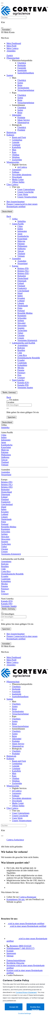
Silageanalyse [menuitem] (23, 122)
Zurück (10, 55)
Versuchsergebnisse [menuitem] (25, 90)
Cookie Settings (24, 1013)
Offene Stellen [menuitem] (18, 182)
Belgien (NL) (23, 271)
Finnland (21, 286)
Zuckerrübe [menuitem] (17, 160)
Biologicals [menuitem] (17, 125)
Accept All (13, 1007)
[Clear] (8, 408)
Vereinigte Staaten (25, 387)
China (20, 226)
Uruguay (21, 377)
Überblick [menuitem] (21, 63)
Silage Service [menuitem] (23, 120)
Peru (19, 375)
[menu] (2, 5)
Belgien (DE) (23, 273)
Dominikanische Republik (28, 358)
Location (10, 402)
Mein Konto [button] (8, 32)
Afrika (15, 219)
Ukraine (20, 335)
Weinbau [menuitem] (16, 157)
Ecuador (21, 360)
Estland (20, 283)
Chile (19, 353)
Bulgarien (21, 276)
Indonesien (22, 231)
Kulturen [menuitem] (10, 135)
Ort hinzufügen (7, 614)
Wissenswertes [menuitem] (13, 162)
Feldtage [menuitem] (15, 172)
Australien (16, 258)
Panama (20, 370)
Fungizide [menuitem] (21, 68)
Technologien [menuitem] (23, 88)
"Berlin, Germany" (9, 392)
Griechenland (23, 291)
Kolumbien (22, 365)
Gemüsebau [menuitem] (17, 140)
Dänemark (21, 281)
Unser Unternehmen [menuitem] (26, 189)
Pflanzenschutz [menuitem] (13, 58)
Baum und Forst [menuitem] (19, 137)
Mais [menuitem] (14, 78)
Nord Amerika (18, 380)
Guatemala (22, 363)
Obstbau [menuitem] (15, 155)
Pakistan (21, 243)
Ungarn (20, 338)
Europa (15, 266)
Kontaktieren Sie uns (15, 899)
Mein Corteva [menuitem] (12, 48)
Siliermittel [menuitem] (16, 115)
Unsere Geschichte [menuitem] (25, 192)
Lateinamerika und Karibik (23, 343)
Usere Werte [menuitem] (22, 194)
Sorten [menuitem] (20, 83)
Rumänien (21, 315)
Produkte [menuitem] (21, 117)
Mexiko (20, 367)
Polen (19, 308)
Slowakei (21, 323)
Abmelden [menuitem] (11, 51)
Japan (19, 234)
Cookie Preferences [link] (15, 975)
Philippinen (22, 246)
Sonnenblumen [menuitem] (18, 105)
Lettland (20, 301)
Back (9, 216)
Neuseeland (22, 263)
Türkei (20, 333)
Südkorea (21, 248)
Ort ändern (14, 400)
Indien (20, 229)
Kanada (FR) (23, 385)
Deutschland (7, 211)
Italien (20, 296)
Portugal (21, 310)
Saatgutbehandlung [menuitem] (25, 73)
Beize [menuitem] (19, 85)
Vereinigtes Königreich (27, 340)
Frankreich (22, 288)
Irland (19, 293)
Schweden (21, 318)
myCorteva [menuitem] (22, 167)
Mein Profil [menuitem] (11, 46)
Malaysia (21, 241)
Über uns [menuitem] (16, 187)
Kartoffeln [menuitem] (16, 147)
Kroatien (21, 298)
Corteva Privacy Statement (26, 992)
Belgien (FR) (23, 268)
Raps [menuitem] (14, 93)
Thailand (21, 253)
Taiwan (20, 251)
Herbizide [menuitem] (21, 65)
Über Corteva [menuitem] (12, 184)
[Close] (8, 400)
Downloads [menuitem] (17, 177)
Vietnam (21, 256)
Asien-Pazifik (18, 224)
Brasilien (21, 350)
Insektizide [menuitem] (22, 70)
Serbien (20, 320)
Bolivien (21, 348)
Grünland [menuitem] (16, 145)
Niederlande (22, 305)
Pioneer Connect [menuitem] (22, 205)
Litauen (20, 303)
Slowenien (22, 325)
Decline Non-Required (35, 1008)
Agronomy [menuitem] (16, 169)
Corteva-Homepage (27, 897)
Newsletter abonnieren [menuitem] (21, 174)
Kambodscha (23, 236)
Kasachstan (22, 238)
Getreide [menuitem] (15, 142)
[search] (2, 27)
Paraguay (21, 372)
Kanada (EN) (23, 382)
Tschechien (22, 330)
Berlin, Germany (8, 609)
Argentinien (22, 345)
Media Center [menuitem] (18, 179)
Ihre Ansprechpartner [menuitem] (16, 201)
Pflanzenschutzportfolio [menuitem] (22, 60)
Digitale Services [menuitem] (19, 164)
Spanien (20, 328)
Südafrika (21, 221)
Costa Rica (22, 355)
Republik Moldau (25, 313)
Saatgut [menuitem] (10, 75)
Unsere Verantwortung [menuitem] (27, 197)
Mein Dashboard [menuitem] (14, 43)
